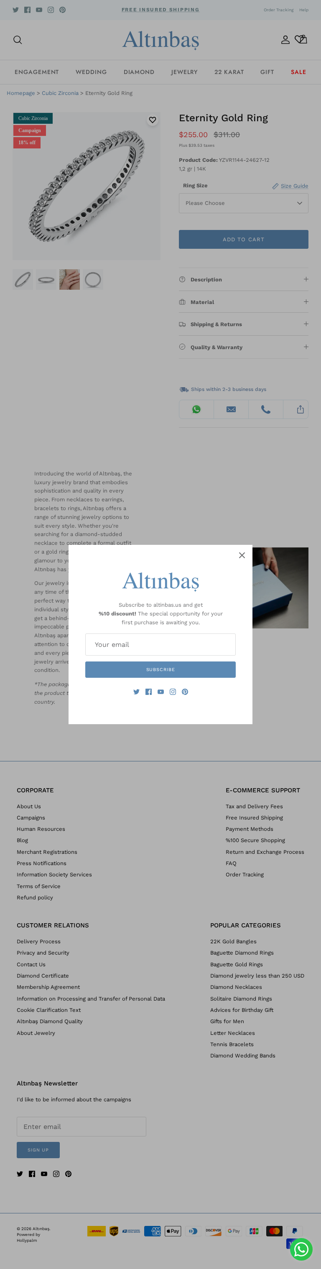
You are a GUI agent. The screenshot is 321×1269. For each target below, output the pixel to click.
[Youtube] (161, 692)
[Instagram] (173, 692)
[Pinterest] (185, 692)
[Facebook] (148, 692)
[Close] (242, 555)
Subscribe (160, 669)
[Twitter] (136, 692)
